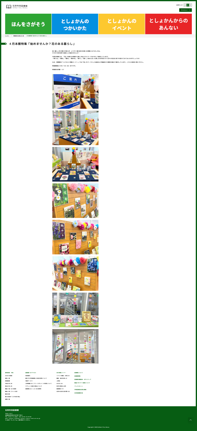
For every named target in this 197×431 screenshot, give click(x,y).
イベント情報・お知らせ (63, 375)
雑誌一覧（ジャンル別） (11, 391)
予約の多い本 (8, 383)
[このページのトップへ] (190, 419)
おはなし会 (59, 383)
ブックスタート (78, 386)
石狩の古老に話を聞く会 (63, 391)
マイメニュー (184, 10)
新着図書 (7, 381)
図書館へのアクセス (30, 372)
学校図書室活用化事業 (80, 389)
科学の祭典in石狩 (61, 386)
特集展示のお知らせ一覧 (18, 35)
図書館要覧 (77, 376)
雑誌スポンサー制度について (82, 383)
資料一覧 (7, 378)
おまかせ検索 (8, 375)
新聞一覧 (7, 399)
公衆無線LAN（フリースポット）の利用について (38, 383)
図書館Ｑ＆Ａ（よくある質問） (33, 389)
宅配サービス (29, 381)
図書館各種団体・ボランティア (82, 379)
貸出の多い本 (8, 386)
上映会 (58, 381)
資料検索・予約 (9, 372)
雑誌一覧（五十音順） (11, 389)
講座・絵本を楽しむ (62, 378)
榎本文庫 (7, 394)
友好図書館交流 (78, 393)
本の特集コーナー (61, 372)
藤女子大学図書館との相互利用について (36, 378)
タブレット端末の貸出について (33, 386)
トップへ (7, 35)
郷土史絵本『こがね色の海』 (13, 396)
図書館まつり (60, 389)
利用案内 (27, 375)
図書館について (78, 372)
